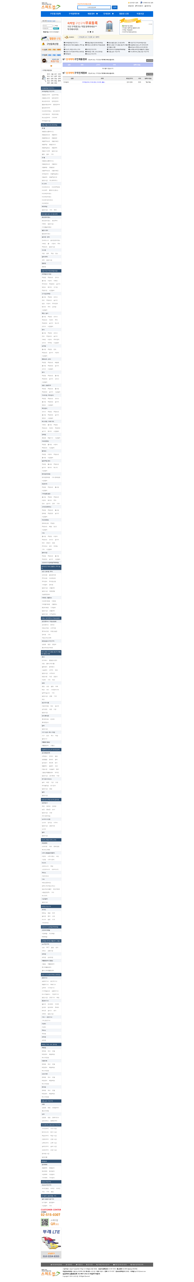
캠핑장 (44, 263)
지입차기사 (55, 994)
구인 (43, 1191)
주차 (49, 307)
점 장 (55, 526)
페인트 (51, 763)
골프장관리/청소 (55, 240)
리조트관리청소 (46, 193)
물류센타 (44, 667)
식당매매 (44, 1174)
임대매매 (44, 1164)
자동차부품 (45, 706)
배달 (50, 526)
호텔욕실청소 (46, 148)
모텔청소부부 (46, 98)
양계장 (54, 806)
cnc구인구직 (45, 944)
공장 (43, 683)
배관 (43, 689)
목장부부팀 (55, 114)
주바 (58, 243)
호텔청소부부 (46, 95)
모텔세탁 (44, 177)
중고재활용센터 (46, 967)
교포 (53, 916)
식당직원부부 (46, 114)
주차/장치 (55, 303)
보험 (43, 1104)
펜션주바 (54, 220)
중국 (49, 916)
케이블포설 (45, 785)
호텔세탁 (54, 148)
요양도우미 (45, 1150)
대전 (59, 76)
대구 (52, 76)
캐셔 (49, 1051)
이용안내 (80, 1264)
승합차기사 (55, 991)
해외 (55, 83)
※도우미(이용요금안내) (129, 32)
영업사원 (44, 676)
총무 (47, 253)
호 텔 (43, 128)
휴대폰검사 (45, 722)
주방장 (44, 277)
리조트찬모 (45, 203)
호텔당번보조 (46, 135)
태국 (53, 913)
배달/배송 (52, 1054)
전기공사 (53, 785)
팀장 (49, 644)
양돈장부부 (55, 98)
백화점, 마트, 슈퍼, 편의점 (49, 1044)
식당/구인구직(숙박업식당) (49, 271)
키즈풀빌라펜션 (46, 227)
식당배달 (44, 933)
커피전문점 (45, 441)
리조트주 (44, 190)
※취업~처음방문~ (127, 30)
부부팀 (50, 343)
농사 (53, 809)
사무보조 (52, 673)
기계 (55, 696)
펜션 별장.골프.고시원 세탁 (49, 214)
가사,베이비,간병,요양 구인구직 (50, 1125)
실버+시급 (53, 1146)
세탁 (43, 260)
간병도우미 (45, 1139)
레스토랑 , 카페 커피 (48, 421)
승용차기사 (45, 981)
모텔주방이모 (53, 177)
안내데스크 (45, 240)
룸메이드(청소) (53, 190)
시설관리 (44, 670)
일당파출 (44, 1157)
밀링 (52, 686)
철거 (57, 769)
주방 (52, 253)
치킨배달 (51, 933)
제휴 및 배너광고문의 (121, 1264)
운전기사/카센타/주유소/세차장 (50, 974)
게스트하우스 (53, 180)
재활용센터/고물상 (47, 960)
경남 (55, 78)
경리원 (44, 634)
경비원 (51, 584)
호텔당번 (54, 138)
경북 (59, 78)
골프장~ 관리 (46, 237)
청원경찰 (52, 591)
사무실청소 (52, 614)
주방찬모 (51, 284)
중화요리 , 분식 (46, 359)
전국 (48, 74)
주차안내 (44, 284)
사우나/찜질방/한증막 (48, 853)
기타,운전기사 (46, 1020)
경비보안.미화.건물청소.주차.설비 (50, 567)
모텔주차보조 (46, 170)
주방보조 (44, 247)
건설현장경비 (46, 594)
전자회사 (44, 660)
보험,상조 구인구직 (47, 1101)
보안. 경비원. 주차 (47, 571)
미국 (53, 919)
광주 (55, 76)
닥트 (56, 686)
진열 (53, 1051)
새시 (47, 689)
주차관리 (44, 581)
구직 (47, 1191)
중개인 (52, 625)
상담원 (44, 644)
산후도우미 (45, 1143)
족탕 (51, 866)
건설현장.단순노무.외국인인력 (50, 749)
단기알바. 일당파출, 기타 (48, 1196)
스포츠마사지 (46, 869)
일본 (49, 919)
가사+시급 (53, 1128)
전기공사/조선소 (47, 779)
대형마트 (44, 1061)
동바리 (51, 759)
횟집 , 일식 (45, 313)
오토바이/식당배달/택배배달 (50, 562)
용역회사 (51, 667)
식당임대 (51, 1174)
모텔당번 (51, 167)
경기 (55, 74)
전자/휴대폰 (45, 716)
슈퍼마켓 (44, 846)
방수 (56, 763)
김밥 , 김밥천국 (46, 385)
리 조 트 (44, 183)
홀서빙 (44, 280)
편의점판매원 (46, 477)
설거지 (58, 284)
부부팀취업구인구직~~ (48, 88)
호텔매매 (44, 1168)
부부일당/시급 (46, 121)
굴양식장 (52, 826)
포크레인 (50, 1004)
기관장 (44, 859)
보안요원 (44, 575)
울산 (48, 78)
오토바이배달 (46, 930)
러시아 (44, 919)
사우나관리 (51, 859)
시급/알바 (45, 899)
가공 (50, 676)
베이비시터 (45, 1132)
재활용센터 (51, 964)
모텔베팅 (44, 167)
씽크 (47, 735)
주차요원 (44, 578)
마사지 (44, 863)
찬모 (43, 300)
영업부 (54, 644)
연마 (57, 947)
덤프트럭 (50, 1007)
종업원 (44, 438)
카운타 (48, 303)
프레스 (44, 951)
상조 (43, 1114)
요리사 (44, 326)
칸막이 (51, 756)
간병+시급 (53, 1139)
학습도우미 (45, 1135)
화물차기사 (45, 984)
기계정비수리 (55, 689)
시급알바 (51, 290)
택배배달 (44, 937)
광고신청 (150, 60)
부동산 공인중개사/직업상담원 (50, 618)
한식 (43, 329)
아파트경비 (52, 578)
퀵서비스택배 (46, 849)
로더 (55, 1010)
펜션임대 (51, 1171)
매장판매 (44, 843)
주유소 (44, 872)
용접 (43, 686)
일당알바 (51, 1202)
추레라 (57, 1007)
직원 (43, 253)
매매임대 (44, 1161)
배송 (58, 997)
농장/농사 (45, 803)
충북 (59, 81)
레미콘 (44, 1010)
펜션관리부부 (46, 101)
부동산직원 (45, 628)
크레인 (44, 1014)
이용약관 (69, 1264)
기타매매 (44, 1177)
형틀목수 (44, 766)
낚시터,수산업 (46, 819)
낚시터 (44, 822)
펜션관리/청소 (46, 217)
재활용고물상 (46, 742)
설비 (56, 759)
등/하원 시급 (45, 1153)
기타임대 (51, 1177)
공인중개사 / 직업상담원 (49, 621)
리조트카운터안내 (47, 200)
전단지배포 (56, 889)
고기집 (56, 287)
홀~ (49, 243)
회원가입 (45, 32)
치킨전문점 (45, 520)
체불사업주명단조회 (137, 1264)
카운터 (54, 243)
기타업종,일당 (46, 493)
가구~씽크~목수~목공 (48, 732)
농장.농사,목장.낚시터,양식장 (50, 799)
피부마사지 (55, 869)
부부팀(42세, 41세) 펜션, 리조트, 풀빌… (94, 82)
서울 (52, 74)
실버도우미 (45, 1146)
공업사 (56, 676)
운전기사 (44, 978)
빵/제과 (44, 451)
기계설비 (44, 584)
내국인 (52, 1188)
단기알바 (44, 1202)
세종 (52, 83)
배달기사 (50, 438)
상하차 (44, 988)
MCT (47, 947)
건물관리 (52, 588)
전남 (48, 81)
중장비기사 (45, 1001)
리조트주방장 (56, 187)
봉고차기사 (53, 981)
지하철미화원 (46, 604)
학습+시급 (53, 1135)
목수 (52, 735)
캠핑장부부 (56, 104)
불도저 (44, 1004)
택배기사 (53, 984)
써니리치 (44, 895)
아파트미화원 (46, 601)
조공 (56, 782)
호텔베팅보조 (46, 138)
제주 (48, 83)
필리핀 (44, 916)
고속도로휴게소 (46, 507)
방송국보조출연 (46, 889)
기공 (52, 782)
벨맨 (43, 154)
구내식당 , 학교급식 (48, 395)
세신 (57, 856)
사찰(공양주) (46, 892)
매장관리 (44, 1054)
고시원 (44, 250)
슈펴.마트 (45, 1074)
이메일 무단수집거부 (103, 1264)
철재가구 (44, 739)
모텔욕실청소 (54, 174)
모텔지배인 (55, 170)
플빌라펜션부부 (46, 104)
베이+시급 (53, 1132)
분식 (43, 372)
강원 (52, 78)
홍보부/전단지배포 (47, 647)
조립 (43, 663)
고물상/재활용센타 (47, 772)
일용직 (51, 766)
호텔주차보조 (46, 141)
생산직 (57, 706)
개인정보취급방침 (57, 1264)
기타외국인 (45, 923)
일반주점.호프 (46, 461)
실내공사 (44, 763)
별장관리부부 (46, 108)
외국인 (57, 772)
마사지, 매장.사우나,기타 (48, 840)
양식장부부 (56, 111)
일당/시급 (54, 151)
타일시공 (44, 769)
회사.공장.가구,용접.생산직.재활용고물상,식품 (51, 653)
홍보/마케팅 (45, 1111)
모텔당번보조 (46, 164)
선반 (47, 686)
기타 (52, 154)
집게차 (44, 1007)
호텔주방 (44, 144)
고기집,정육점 (46, 293)
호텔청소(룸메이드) (48, 131)
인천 (59, 74)
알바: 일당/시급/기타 (48, 1199)
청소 (56, 253)
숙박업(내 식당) (46, 274)
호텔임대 (51, 1168)
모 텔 (43, 157)
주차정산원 (52, 581)
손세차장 (50, 957)
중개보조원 (45, 631)
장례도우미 (53, 1121)
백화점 (44, 1047)
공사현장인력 (46, 753)
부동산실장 (53, 631)
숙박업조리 (45, 174)
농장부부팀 (55, 95)
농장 (43, 809)
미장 (58, 776)
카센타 (44, 680)
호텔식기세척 (46, 151)
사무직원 (53, 628)
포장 (56, 670)
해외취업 (44, 206)
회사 (43, 657)
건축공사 (44, 756)
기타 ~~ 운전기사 (47, 1017)
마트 (50, 846)
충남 (55, 81)
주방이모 (44, 290)
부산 (48, 76)
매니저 (57, 323)
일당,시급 (45, 997)
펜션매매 (44, 1171)
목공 (56, 735)
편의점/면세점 (46, 474)
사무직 (51, 670)
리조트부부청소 (46, 111)
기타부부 (54, 117)
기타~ (58, 503)
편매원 (44, 1051)
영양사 (44, 287)
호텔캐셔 (54, 135)
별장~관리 (45, 230)
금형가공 (50, 951)
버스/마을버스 (46, 994)
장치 (53, 503)
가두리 (56, 822)
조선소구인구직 (46, 1182)
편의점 (44, 1087)
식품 (50, 709)
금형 (50, 696)
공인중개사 (45, 625)
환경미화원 (45, 607)
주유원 (44, 1033)
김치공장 (44, 709)
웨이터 (50, 287)
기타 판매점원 (56, 477)
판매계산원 (45, 523)
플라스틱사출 (50, 663)
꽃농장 (48, 809)
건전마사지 (45, 866)
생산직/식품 (45, 702)
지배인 (44, 224)
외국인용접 (45, 1188)
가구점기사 (51, 988)
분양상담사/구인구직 (48, 641)
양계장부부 (55, 101)
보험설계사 (55, 1107)
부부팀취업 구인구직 (48, 91)
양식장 (50, 822)
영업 (49, 1107)
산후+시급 (53, 1143)
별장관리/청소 (46, 234)
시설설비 (51, 769)
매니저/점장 (45, 1057)
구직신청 (150, 74)
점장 (43, 303)
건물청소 (54, 604)
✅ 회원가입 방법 (127, 26)
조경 (56, 766)
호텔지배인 (55, 141)
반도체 (52, 719)
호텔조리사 (52, 144)
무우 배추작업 (46, 816)
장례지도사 (55, 1117)
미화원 (54, 601)
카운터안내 (45, 876)
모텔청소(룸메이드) (48, 161)
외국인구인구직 (46, 906)
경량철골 (44, 759)
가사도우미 (45, 1128)
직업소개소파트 (46, 638)
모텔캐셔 (54, 164)
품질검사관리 (53, 660)
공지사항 (90, 1264)
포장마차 (44, 484)
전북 (52, 81)
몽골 (49, 913)
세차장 (44, 954)
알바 (47, 154)
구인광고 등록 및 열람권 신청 (131, 28)
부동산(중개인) (46, 882)
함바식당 (44, 552)
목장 (43, 806)
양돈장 (48, 806)
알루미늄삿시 (46, 693)
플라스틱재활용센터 (48, 970)
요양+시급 (53, 1150)
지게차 (57, 1004)
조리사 (57, 277)
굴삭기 (50, 1010)
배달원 (57, 362)
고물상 (52, 745)
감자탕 (54, 307)
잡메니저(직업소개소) (48, 886)
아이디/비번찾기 (54, 32)
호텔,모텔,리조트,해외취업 (49, 125)
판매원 (44, 513)
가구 (43, 735)
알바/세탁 (45, 256)
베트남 (44, 913)
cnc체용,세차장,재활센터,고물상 (50, 941)
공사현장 (52, 776)
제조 (53, 680)
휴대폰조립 (45, 719)
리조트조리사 (46, 187)
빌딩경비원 (52, 575)
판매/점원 (56, 846)
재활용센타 (45, 745)
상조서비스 (45, 1121)
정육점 (44, 434)
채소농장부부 (46, 117)
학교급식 (44, 408)
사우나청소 (51, 856)
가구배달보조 (46, 991)
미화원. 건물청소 (47, 597)
